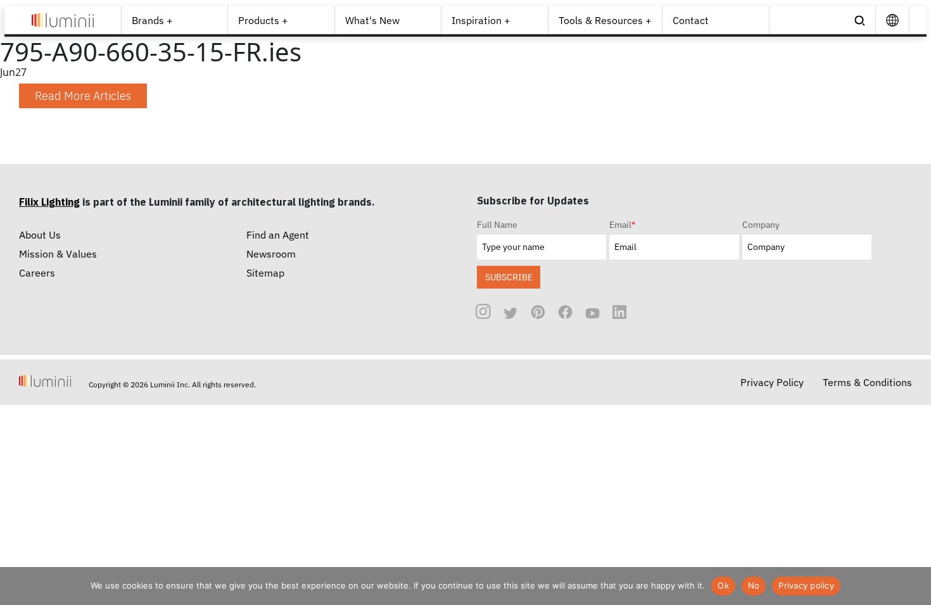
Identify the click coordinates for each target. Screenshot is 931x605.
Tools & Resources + (605, 20)
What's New (372, 20)
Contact (691, 20)
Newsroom (271, 253)
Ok (723, 585)
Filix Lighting (49, 202)
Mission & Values (58, 253)
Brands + (152, 20)
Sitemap (265, 272)
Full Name (497, 224)
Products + (263, 20)
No (754, 585)
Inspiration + (481, 20)
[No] (915, 586)
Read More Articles (83, 96)
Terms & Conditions (867, 382)
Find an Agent (277, 234)
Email (622, 224)
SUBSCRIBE (509, 277)
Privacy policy (806, 585)
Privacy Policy (772, 382)
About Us (40, 234)
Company (761, 224)
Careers (37, 272)
